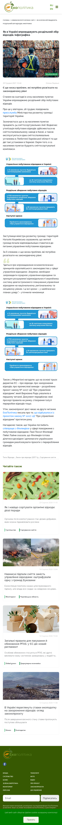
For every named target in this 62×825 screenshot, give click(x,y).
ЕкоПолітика (10, 412)
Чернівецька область (29, 597)
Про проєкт (35, 783)
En (51, 9)
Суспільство (8, 776)
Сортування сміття (48, 457)
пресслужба (10, 112)
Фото (32, 776)
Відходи (11, 457)
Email (8, 798)
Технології (34, 773)
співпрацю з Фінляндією (16, 428)
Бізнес (5, 780)
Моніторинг (8, 787)
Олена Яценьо (52, 83)
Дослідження (36, 790)
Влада (5, 773)
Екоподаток (21, 730)
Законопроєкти (37, 787)
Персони (6, 790)
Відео (32, 780)
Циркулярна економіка (31, 663)
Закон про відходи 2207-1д (27, 457)
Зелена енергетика (10, 783)
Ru (51, 5)
